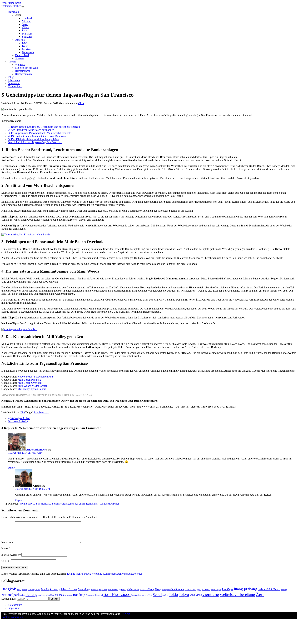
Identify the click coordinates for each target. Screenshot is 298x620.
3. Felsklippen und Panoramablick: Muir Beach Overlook (39, 133)
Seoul (157, 594)
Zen (260, 594)
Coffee (72, 589)
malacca (262, 589)
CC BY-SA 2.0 (84, 394)
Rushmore (90, 595)
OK (123, 613)
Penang (31, 594)
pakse (22, 595)
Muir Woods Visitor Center (32, 385)
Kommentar (7, 542)
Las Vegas (227, 589)
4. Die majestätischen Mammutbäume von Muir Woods (38, 136)
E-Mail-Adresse (11, 554)
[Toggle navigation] (22, 6)
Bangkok (8, 589)
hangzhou (144, 590)
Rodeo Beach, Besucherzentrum (35, 376)
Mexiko (26, 49)
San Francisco (41, 412)
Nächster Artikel (17, 421)
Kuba (25, 46)
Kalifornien (177, 589)
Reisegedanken (23, 73)
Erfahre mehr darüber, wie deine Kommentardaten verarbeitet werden (104, 573)
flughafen (103, 590)
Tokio (173, 594)
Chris (81, 103)
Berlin (24, 590)
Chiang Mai (58, 589)
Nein (127, 613)
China (25, 27)
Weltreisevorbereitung (237, 594)
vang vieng (196, 595)
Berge (19, 590)
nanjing (284, 590)
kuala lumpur (216, 590)
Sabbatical (99, 595)
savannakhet (147, 595)
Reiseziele (13, 11)
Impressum (14, 83)
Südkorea (27, 36)
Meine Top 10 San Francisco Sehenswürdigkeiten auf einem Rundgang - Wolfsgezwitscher (69, 503)
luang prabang (245, 589)
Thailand (27, 18)
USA (25, 42)
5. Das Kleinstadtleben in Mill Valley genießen (33, 139)
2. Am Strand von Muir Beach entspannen (31, 129)
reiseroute (68, 595)
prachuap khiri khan (46, 595)
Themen (12, 61)
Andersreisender (36, 449)
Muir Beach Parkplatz (29, 379)
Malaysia (27, 33)
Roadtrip (79, 595)
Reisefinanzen (23, 70)
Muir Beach (273, 589)
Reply (11, 467)
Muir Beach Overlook (30, 382)
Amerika (20, 39)
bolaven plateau (34, 590)
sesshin (165, 595)
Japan (25, 24)
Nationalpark (10, 595)
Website (5, 561)
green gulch (125, 589)
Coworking (84, 589)
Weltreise (20, 64)
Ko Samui (206, 590)
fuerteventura (113, 590)
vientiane (210, 594)
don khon (94, 590)
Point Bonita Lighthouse (61, 394)
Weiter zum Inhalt (11, 2)
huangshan (166, 590)
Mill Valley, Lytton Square (32, 388)
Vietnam (26, 21)
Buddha (45, 589)
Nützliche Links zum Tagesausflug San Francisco (35, 142)
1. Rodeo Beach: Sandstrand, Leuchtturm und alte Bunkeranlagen (44, 126)
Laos (24, 30)
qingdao (59, 595)
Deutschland (22, 55)
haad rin (135, 590)
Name (5, 548)
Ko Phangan (193, 589)
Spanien (19, 58)
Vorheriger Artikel (20, 418)
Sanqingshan (136, 595)
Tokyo (184, 594)
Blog (11, 77)
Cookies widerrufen (12, 617)
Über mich (14, 80)
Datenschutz (15, 86)
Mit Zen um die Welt (26, 67)
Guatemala (28, 52)
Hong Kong (154, 589)
